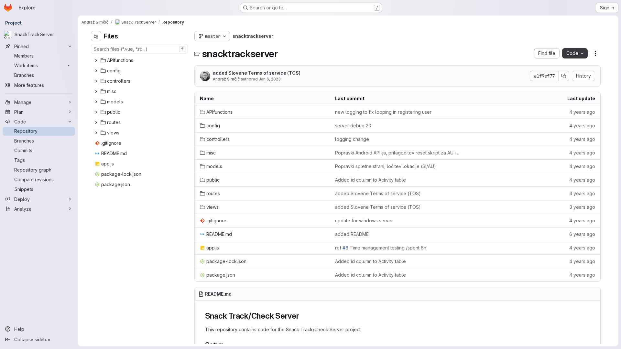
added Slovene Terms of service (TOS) (256, 73)
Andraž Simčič (226, 79)
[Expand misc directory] (96, 91)
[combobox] (139, 49)
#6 (345, 247)
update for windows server (364, 220)
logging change (352, 139)
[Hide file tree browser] (96, 36)
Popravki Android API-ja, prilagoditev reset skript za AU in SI (397, 152)
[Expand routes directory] (96, 122)
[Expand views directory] (96, 133)
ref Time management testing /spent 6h (380, 247)
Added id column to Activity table (370, 180)
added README (352, 234)
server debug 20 (353, 125)
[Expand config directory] (96, 71)
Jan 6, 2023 (270, 79)
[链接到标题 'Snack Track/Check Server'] (303, 316)
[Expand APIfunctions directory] (96, 60)
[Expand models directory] (96, 102)
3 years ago (582, 193)
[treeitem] (140, 60)
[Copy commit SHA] (564, 76)
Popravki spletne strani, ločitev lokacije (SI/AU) (385, 166)
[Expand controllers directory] (96, 81)
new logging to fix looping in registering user (383, 112)
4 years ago (582, 112)
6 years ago (582, 234)
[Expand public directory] (96, 112)
